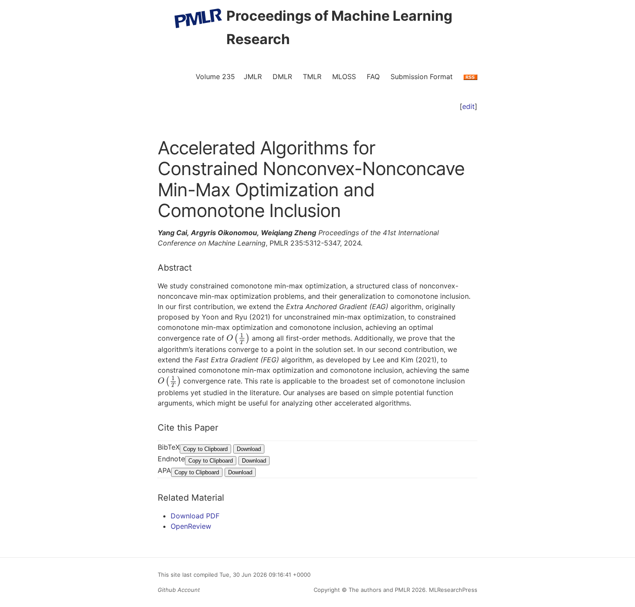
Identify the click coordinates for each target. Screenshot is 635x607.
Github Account (179, 589)
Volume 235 (215, 76)
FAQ (373, 76)
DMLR (282, 76)
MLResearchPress (452, 589)
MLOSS (344, 76)
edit (468, 106)
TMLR (312, 76)
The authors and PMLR (379, 589)
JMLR (253, 76)
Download (249, 449)
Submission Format (422, 76)
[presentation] (238, 338)
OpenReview (191, 526)
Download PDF (195, 515)
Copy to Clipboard (205, 449)
